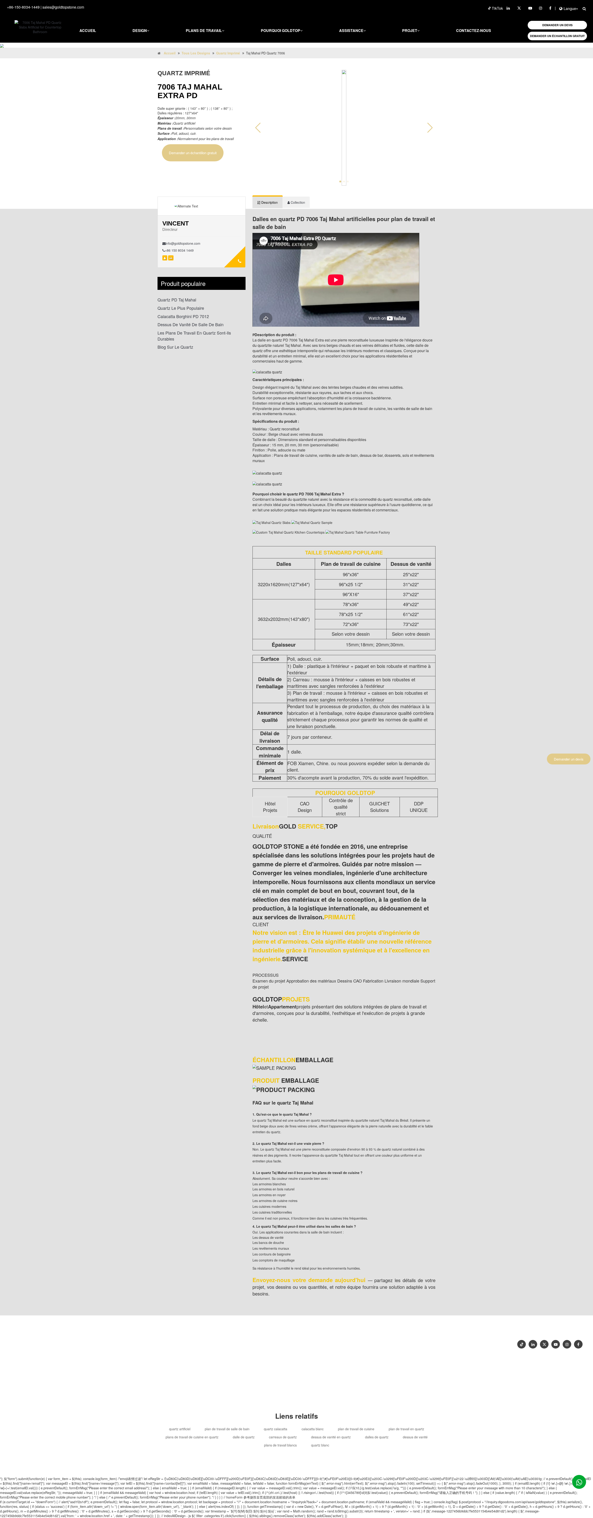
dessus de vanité (415, 1437)
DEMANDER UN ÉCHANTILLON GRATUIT (557, 36)
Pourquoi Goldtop (280, 30)
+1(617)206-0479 (355, 1342)
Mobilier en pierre (319, 1351)
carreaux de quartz (283, 1437)
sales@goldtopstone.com (63, 7)
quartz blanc (320, 1445)
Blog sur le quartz (175, 347)
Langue (570, 8)
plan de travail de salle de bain (227, 1429)
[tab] (267, 202)
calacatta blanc (313, 1429)
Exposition (482, 1329)
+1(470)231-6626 (323, 1342)
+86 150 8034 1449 (179, 250)
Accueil (87, 30)
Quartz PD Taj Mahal (177, 300)
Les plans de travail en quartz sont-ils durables (194, 336)
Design (139, 30)
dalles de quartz (376, 1437)
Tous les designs (196, 53)
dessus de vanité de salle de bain (191, 324)
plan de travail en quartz (406, 1429)
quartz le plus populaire (181, 308)
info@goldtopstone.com (183, 243)
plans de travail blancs (280, 1445)
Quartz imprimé (228, 53)
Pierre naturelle (348, 1351)
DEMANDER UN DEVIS (557, 25)
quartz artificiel (179, 1429)
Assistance (351, 30)
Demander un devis (569, 759)
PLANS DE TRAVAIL (204, 30)
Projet (409, 30)
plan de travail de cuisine (356, 1429)
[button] (430, 128)
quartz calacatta (275, 1429)
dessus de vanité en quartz (331, 1437)
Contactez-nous (473, 30)
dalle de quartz (244, 1437)
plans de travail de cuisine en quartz (192, 1437)
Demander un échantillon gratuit (193, 152)
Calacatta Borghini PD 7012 (183, 316)
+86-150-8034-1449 (23, 7)
